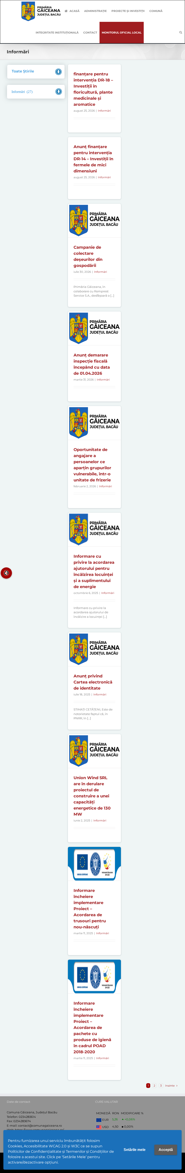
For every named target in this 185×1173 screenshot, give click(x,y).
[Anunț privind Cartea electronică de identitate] (94, 649)
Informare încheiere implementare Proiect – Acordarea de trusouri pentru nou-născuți (90, 908)
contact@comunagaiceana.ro (40, 1125)
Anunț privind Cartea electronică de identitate (93, 682)
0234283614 (27, 1117)
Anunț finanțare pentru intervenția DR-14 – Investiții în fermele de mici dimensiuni (93, 159)
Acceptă (166, 1150)
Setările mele (135, 1150)
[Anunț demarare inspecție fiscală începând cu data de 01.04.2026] (94, 328)
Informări (104, 110)
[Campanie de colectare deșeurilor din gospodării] (94, 220)
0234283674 (22, 1121)
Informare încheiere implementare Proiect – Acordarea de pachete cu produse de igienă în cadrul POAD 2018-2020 (92, 1027)
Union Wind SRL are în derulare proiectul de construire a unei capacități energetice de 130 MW (92, 796)
